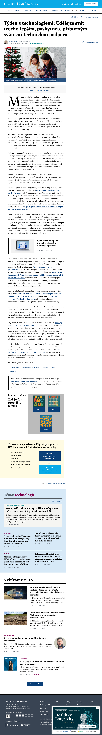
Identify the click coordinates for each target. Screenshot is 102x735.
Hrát (39, 410)
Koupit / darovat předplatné (85, 702)
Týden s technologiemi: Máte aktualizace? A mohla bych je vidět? (47, 243)
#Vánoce (45, 367)
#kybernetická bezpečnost (30, 367)
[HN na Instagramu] (23, 715)
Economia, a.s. (18, 704)
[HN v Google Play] (12, 725)
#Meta (53, 367)
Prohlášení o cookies (62, 705)
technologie (25, 495)
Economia (43, 708)
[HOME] (5, 10)
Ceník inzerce (44, 714)
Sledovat (30, 90)
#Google (13, 371)
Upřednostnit (44, 90)
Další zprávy (35, 684)
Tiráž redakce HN (45, 705)
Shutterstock (52, 80)
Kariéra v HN (44, 711)
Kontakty (42, 702)
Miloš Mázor (9, 635)
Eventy (79, 705)
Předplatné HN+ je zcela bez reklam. (56, 483)
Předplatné (91, 4)
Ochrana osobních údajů (63, 702)
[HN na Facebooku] (20, 715)
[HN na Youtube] (32, 715)
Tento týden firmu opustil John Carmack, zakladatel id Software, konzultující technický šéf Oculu (35, 275)
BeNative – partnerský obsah (15, 505)
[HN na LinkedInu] (26, 715)
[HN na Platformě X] (17, 715)
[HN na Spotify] (29, 715)
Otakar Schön (13, 41)
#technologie (14, 367)
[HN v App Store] (26, 725)
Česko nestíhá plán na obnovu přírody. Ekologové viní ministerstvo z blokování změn (48, 615)
